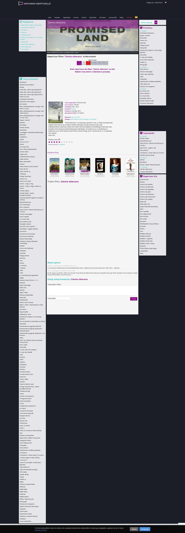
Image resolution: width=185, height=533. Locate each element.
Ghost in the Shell (25, 181)
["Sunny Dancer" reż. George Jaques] (54, 165)
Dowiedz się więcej (41, 530)
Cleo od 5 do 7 (24, 142)
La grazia (22, 268)
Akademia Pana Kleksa (27, 85)
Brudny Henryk (24, 127)
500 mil (142, 160)
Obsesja (22, 357)
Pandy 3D (23, 377)
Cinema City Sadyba (146, 199)
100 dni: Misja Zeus (146, 169)
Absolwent (143, 162)
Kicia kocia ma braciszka (27, 234)
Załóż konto (159, 2)
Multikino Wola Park (146, 241)
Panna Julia (115, 174)
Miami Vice (23, 288)
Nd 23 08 (88, 63)
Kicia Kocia (23, 231)
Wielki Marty (23, 492)
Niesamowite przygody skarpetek (30, 326)
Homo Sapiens (24, 216)
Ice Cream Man (144, 96)
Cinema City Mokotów (147, 194)
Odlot (21, 359)
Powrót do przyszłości (27, 396)
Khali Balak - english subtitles (29, 229)
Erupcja (22, 164)
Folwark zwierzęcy (25, 176)
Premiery (57, 17)
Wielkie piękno (84, 174)
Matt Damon (74, 119)
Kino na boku (144, 216)
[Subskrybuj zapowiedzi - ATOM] (136, 17)
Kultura (142, 229)
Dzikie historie (69, 174)
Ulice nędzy (23, 472)
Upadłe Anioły (24, 474)
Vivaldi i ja (143, 62)
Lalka (141, 76)
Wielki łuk (22, 494)
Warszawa (146, 22)
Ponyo (22, 394)
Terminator (23, 453)
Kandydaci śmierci (145, 98)
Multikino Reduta (145, 236)
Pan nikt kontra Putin (26, 374)
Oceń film (62, 144)
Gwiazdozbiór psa (145, 141)
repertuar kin (55, 52)
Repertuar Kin (150, 176)
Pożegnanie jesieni (25, 398)
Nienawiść (23, 324)
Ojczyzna (22, 367)
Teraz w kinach (30, 79)
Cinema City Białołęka (147, 189)
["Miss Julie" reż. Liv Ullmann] (115, 165)
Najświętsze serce (25, 314)
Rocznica (22, 418)
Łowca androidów (25, 521)
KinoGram (143, 221)
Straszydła (25, 49)
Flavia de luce (144, 69)
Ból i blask (23, 125)
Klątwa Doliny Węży (26, 239)
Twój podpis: (51, 298)
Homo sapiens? (145, 93)
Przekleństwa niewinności (28, 406)
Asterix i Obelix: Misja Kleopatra (150, 165)
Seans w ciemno (25, 426)
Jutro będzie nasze (25, 221)
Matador (22, 283)
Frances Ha (143, 40)
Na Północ (23, 309)
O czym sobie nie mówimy (28, 350)
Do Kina (75, 17)
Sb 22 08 (84, 63)
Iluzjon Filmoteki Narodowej (149, 206)
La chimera (23, 265)
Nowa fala (143, 55)
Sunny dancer (54, 174)
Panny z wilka (24, 379)
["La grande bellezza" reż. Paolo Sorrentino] (85, 165)
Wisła (141, 253)
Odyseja (23, 32)
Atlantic (142, 182)
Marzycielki (143, 48)
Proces (22, 403)
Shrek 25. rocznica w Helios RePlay (30, 430)
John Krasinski (83, 119)
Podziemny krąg (25, 391)
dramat (73, 109)
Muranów (143, 246)
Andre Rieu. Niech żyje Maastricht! (30, 92)
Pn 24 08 (92, 63)
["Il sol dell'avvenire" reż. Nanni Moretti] (131, 165)
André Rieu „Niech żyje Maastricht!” (31, 90)
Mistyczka (23, 297)
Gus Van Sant (57, 27)
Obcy (21, 354)
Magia (22, 278)
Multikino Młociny (145, 234)
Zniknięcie (23, 519)
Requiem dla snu (25, 416)
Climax (22, 144)
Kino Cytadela (144, 211)
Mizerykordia (24, 300)
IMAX (141, 209)
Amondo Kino (144, 179)
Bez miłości (23, 104)
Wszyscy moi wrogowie (147, 86)
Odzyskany (143, 79)
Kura (21, 260)
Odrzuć (134, 529)
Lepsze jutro (130, 174)
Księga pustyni (144, 45)
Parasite (22, 382)
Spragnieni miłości (25, 440)
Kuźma (22, 263)
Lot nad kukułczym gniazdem (29, 275)
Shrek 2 (22, 428)
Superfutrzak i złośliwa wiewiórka (150, 81)
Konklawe (23, 251)
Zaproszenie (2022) (26, 514)
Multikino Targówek (146, 238)
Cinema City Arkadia (146, 184)
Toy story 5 (23, 460)
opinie (77, 52)
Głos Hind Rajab (25, 205)
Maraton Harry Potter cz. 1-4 (29, 280)
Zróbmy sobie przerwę (147, 155)
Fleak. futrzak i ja (25, 171)
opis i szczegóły (64, 52)
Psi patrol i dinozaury (146, 103)
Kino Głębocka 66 (145, 214)
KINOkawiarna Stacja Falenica (149, 224)
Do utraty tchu (144, 91)
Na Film (84, 17)
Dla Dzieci (102, 17)
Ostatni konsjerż (25, 372)
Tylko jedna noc (145, 84)
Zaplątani (23, 509)
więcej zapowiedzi (147, 172)
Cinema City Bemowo (147, 187)
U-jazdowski (144, 251)
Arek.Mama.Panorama (147, 33)
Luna (141, 231)
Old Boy (22, 369)
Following (23, 174)
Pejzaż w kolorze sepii (147, 101)
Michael (22, 290)
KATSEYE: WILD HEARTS (27, 226)
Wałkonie (22, 487)
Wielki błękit (23, 489)
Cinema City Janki (145, 192)
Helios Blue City (145, 204)
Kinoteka (142, 226)
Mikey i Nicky (24, 292)
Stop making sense (26, 443)
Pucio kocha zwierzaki (147, 60)
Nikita (21, 338)
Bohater (22, 122)
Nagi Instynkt (24, 312)
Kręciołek (143, 43)
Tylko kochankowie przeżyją (28, 469)
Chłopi (22, 139)
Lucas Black (92, 119)
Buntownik (143, 38)
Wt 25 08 (97, 63)
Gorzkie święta (144, 138)
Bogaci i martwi (145, 35)
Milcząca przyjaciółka (26, 295)
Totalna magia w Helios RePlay (29, 458)
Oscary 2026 (113, 17)
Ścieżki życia (23, 423)
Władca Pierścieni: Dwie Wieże (29, 506)
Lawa (21, 273)
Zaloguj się (149, 2)
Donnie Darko (24, 152)
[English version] (165, 2)
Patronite (129, 17)
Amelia (22, 87)
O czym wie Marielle (146, 57)
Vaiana (22, 477)
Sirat (21, 433)
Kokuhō (22, 246)
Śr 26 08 (101, 63)
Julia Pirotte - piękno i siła (148, 148)
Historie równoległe (146, 72)
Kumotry (22, 258)
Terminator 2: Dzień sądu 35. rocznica (152, 153)
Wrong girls (143, 65)
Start (49, 17)
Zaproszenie (23, 511)
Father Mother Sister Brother (29, 166)
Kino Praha (143, 219)
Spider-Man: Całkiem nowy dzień (31, 25)
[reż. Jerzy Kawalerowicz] (100, 165)
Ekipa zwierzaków (25, 161)
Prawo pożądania (25, 401)
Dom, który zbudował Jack (28, 149)
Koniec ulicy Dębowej (146, 74)
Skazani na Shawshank (27, 435)
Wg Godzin (92, 17)
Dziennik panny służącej (27, 157)
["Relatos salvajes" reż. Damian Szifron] (70, 165)
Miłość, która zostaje (26, 302)
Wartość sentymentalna (27, 484)
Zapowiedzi (66, 17)
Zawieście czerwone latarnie (28, 516)
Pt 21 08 (79, 63)
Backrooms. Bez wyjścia (27, 101)
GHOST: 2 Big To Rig (26, 184)
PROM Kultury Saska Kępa (148, 248)
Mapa (121, 17)
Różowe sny (23, 421)
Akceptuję (144, 529)
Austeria (100, 174)
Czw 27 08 (106, 63)
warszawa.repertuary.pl (37, 3)
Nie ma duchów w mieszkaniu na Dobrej (32, 321)
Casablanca (23, 137)
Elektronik (143, 202)
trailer (72, 52)
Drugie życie (23, 154)
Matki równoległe (25, 285)
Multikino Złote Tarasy (147, 243)
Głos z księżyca (24, 207)
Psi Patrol (24, 30)
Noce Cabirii (23, 345)
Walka (21, 482)
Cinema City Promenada (147, 197)
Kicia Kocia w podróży (27, 236)
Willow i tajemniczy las (27, 499)
